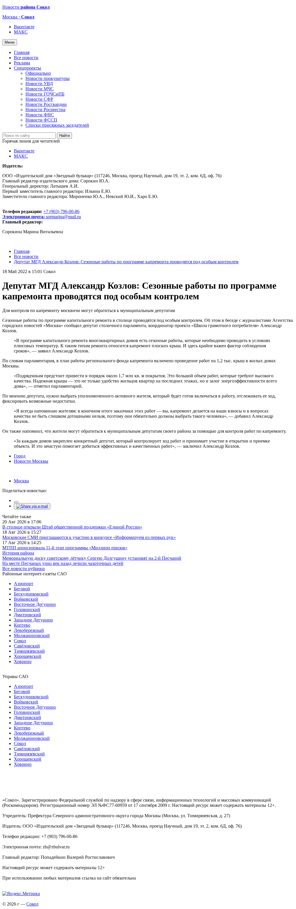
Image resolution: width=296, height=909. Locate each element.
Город (19, 455)
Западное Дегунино (33, 619)
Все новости (26, 57)
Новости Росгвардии (46, 104)
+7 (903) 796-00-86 (40, 214)
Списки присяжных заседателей (57, 125)
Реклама (22, 62)
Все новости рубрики (23, 568)
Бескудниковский (31, 593)
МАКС (21, 31)
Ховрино (23, 661)
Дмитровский (27, 614)
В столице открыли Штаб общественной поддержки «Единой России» (72, 527)
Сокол (20, 640)
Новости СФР (39, 99)
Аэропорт (23, 583)
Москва (21, 480)
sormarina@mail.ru (63, 216)
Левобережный (29, 630)
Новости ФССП (41, 119)
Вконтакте (24, 26)
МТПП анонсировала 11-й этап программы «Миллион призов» (64, 547)
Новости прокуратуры (47, 78)
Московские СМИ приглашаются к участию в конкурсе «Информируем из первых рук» (89, 537)
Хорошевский (27, 656)
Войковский (26, 599)
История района (18, 552)
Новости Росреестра (45, 109)
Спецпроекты (27, 68)
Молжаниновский (32, 635)
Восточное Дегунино (35, 604)
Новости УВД (39, 83)
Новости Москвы (31, 461)
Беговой (22, 588)
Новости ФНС (39, 114)
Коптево (22, 625)
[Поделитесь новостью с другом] (32, 506)
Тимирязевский (29, 651)
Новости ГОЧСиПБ (44, 94)
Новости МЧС (39, 88)
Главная (21, 52)
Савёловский (27, 645)
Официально (38, 73)
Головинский (27, 609)
